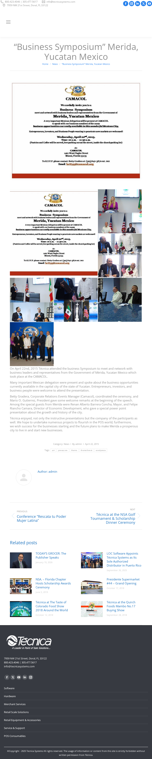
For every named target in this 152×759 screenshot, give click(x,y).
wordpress (101, 450)
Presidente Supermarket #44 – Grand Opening (123, 581)
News (66, 443)
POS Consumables (15, 736)
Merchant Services (15, 704)
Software (9, 688)
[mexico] (54, 233)
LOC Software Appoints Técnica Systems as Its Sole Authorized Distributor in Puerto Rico (124, 559)
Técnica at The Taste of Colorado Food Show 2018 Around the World (52, 606)
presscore (63, 450)
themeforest (86, 450)
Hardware (10, 696)
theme (74, 450)
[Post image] (21, 560)
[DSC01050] (32, 344)
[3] (32, 300)
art (53, 450)
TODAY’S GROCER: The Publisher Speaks (51, 555)
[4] (76, 300)
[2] (120, 256)
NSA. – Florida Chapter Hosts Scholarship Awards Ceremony (53, 583)
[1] (120, 211)
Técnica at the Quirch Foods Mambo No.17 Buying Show (121, 606)
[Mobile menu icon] (8, 22)
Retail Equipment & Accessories (22, 720)
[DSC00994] (120, 300)
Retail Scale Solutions (16, 712)
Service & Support (14, 728)
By (77, 443)
